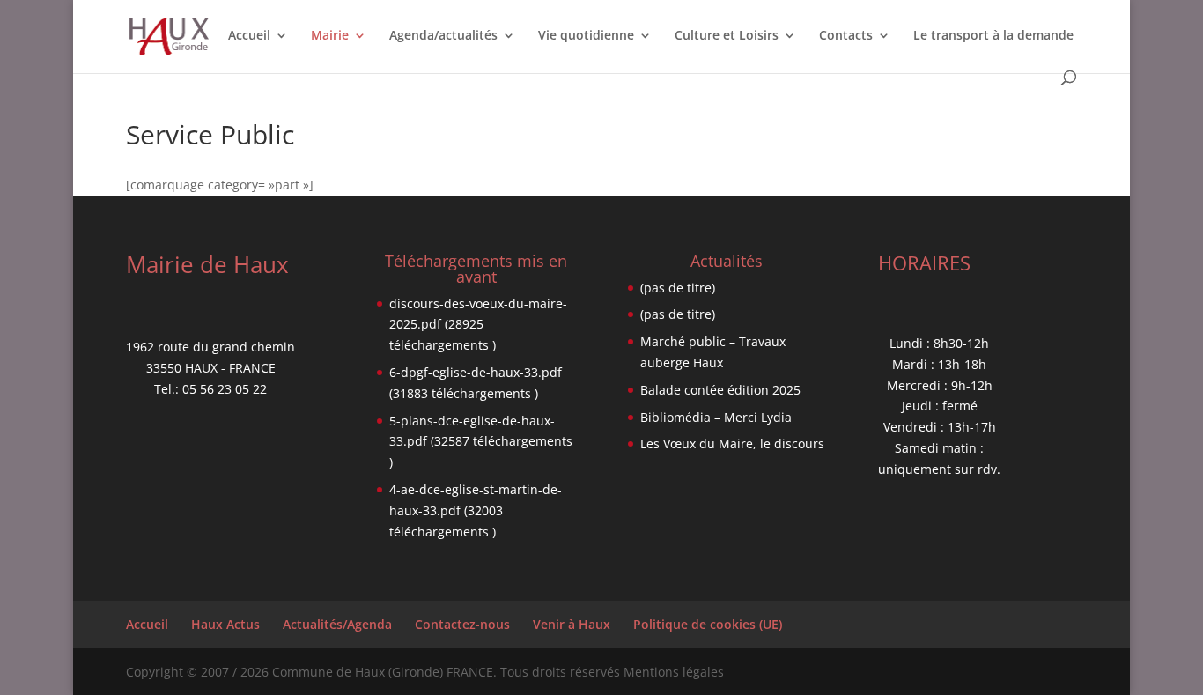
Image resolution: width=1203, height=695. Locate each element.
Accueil (249, 36)
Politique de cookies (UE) (707, 624)
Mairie (330, 36)
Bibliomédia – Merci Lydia (716, 417)
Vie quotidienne (586, 36)
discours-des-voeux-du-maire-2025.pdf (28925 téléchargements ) (478, 324)
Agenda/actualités (443, 36)
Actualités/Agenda (337, 624)
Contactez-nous (462, 624)
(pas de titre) (677, 287)
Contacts (846, 36)
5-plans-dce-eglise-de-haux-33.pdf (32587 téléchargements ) (480, 441)
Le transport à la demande (993, 36)
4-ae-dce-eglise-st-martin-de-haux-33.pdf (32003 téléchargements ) (475, 510)
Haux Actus (225, 624)
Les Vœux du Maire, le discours (732, 443)
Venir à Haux (571, 624)
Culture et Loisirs (727, 36)
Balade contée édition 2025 (720, 389)
